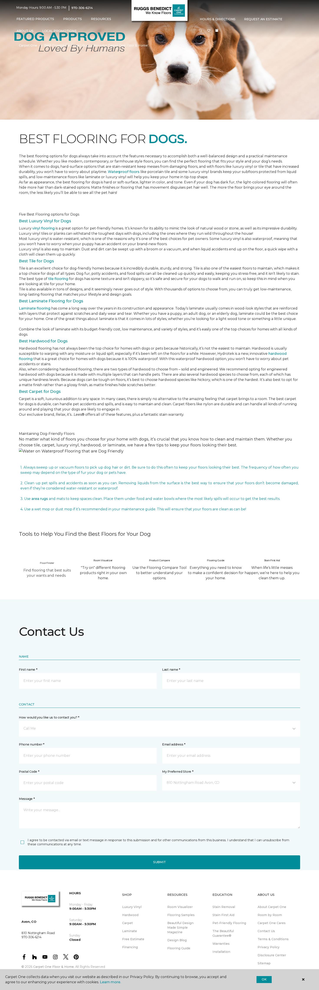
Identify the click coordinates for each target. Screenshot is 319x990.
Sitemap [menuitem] (264, 963)
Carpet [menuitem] (127, 923)
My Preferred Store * (177, 771)
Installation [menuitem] (221, 952)
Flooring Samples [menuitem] (181, 915)
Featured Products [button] (35, 19)
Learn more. (110, 982)
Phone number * (31, 744)
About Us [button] (24, 31)
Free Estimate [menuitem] (133, 939)
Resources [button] (101, 19)
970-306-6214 (82, 8)
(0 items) (216, 30)
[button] (200, 30)
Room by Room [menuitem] (270, 915)
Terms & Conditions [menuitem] (273, 939)
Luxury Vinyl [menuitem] (131, 907)
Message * (27, 798)
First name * (28, 669)
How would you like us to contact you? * (49, 717)
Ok (264, 979)
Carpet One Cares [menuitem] (272, 923)
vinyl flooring (43, 228)
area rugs (39, 499)
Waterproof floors (124, 172)
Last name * (171, 669)
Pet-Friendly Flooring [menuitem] (229, 923)
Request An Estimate (263, 19)
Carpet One (28, 45)
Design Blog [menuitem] (177, 940)
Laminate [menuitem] (129, 931)
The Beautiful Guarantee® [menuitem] (223, 933)
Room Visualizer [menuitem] (180, 907)
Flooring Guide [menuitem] (178, 948)
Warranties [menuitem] (221, 944)
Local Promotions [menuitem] (59, 31)
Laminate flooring (34, 308)
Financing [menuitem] (130, 947)
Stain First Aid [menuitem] (223, 915)
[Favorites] (209, 30)
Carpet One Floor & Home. (53, 967)
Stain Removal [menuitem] (223, 907)
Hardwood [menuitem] (130, 915)
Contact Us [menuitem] (266, 931)
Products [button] (72, 19)
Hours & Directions (217, 19)
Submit (159, 862)
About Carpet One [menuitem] (272, 907)
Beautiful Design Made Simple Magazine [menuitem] (180, 927)
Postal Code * (29, 771)
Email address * (173, 744)
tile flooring (58, 279)
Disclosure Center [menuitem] (272, 955)
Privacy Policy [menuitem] (269, 947)
